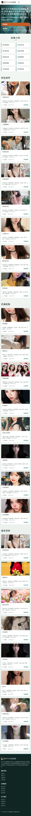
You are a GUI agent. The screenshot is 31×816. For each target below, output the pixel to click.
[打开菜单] (18, 2)
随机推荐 (5, 28)
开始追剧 (5, 24)
